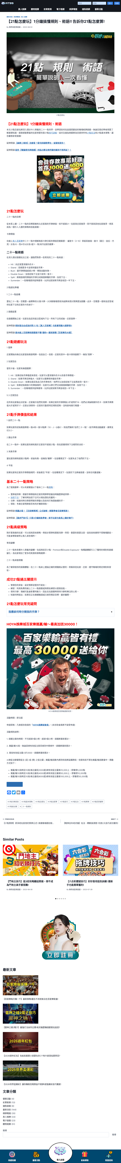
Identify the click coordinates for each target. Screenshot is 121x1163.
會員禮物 (85, 1160)
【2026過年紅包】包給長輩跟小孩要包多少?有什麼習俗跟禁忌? (31, 1056)
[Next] (114, 871)
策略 (51, 487)
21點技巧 (64, 802)
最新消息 (10, 17)
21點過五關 (12, 806)
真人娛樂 (22, 9)
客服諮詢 (109, 1160)
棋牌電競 (73, 9)
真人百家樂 (18, 241)
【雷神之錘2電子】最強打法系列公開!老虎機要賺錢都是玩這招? (31, 1027)
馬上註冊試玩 (15, 784)
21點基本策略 (27, 802)
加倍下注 (15, 497)
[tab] (55, 898)
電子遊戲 (60, 9)
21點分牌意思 (13, 802)
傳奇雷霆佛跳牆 (15, 27)
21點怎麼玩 (40, 802)
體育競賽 (35, 9)
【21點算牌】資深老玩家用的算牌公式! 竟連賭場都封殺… (28, 821)
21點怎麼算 (52, 802)
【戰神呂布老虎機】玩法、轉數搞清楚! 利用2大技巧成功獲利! (90, 821)
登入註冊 (60, 1160)
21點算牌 (85, 802)
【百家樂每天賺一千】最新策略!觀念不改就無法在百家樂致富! (30, 999)
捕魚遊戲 (86, 9)
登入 (110, 3)
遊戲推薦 (12, 1160)
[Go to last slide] (7, 871)
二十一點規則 (25, 806)
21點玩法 (91, 133)
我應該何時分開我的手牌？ (24, 611)
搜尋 (5, 1130)
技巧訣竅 (53, 133)
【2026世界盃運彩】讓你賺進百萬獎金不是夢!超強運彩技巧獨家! (32, 1084)
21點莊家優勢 (97, 802)
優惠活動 (99, 9)
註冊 (117, 3)
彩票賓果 (48, 9)
